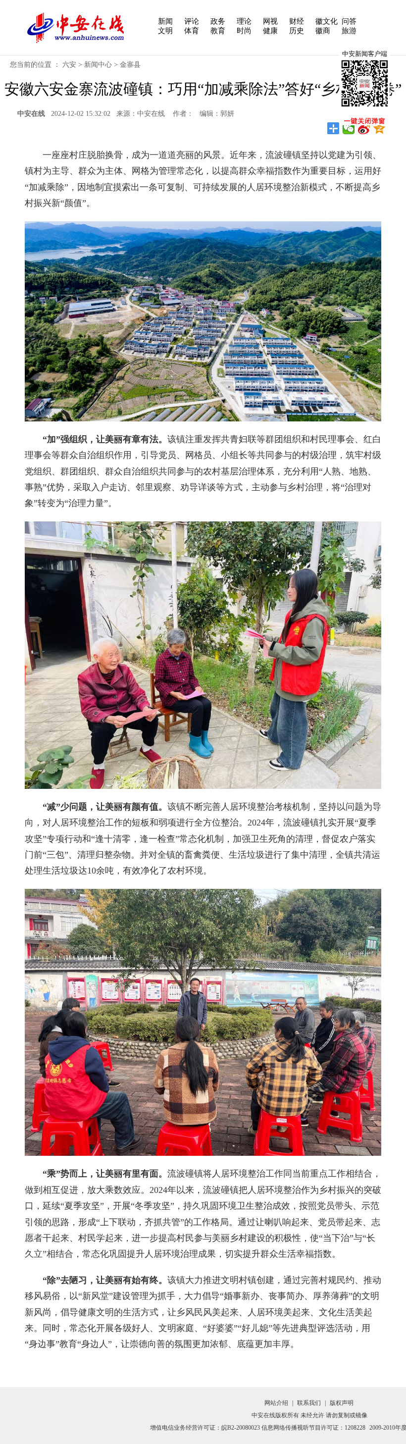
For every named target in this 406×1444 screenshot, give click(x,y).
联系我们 (309, 1402)
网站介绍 (276, 1402)
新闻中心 (98, 64)
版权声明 (342, 1402)
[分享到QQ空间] (379, 128)
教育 (217, 31)
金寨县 (130, 64)
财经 (296, 21)
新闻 (165, 21)
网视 (270, 21)
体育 (191, 31)
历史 (296, 31)
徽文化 (326, 21)
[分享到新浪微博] (364, 128)
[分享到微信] (349, 128)
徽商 (322, 31)
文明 (165, 31)
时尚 (244, 31)
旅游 (349, 31)
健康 (270, 31)
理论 (244, 21)
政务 (217, 21)
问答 (349, 21)
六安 (69, 64)
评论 (191, 21)
